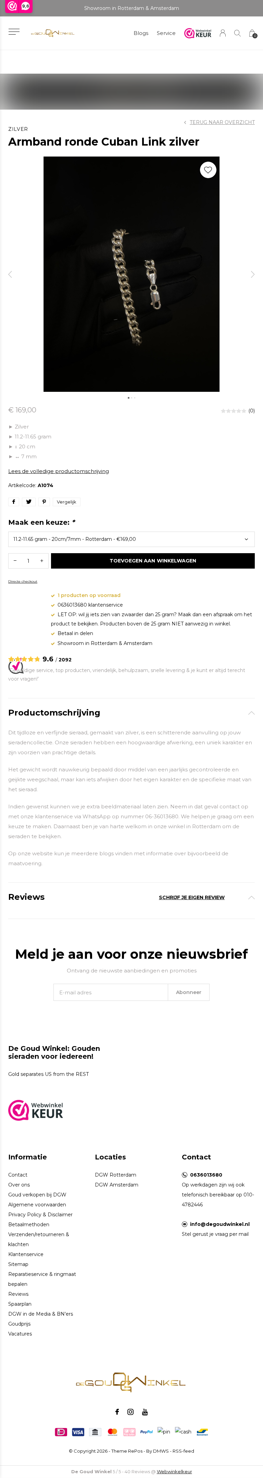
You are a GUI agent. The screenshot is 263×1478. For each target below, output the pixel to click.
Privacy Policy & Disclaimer (40, 1215)
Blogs (141, 33)
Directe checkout (22, 581)
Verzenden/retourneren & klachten (38, 1239)
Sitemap (18, 1264)
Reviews (18, 1294)
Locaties (110, 1157)
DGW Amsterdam (116, 1185)
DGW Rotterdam (115, 1175)
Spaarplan (20, 1304)
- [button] (15, 561)
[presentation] (10, 274)
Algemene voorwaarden (37, 1205)
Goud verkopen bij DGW (37, 1195)
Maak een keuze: (41, 522)
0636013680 (206, 1175)
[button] (13, 31)
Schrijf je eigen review (192, 897)
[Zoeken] (237, 33)
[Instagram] (130, 1412)
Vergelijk (66, 502)
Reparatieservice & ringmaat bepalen (42, 1279)
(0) (251, 411)
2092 (65, 660)
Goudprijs (19, 1324)
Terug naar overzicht (222, 122)
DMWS (161, 1451)
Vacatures (20, 1334)
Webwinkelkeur (174, 1471)
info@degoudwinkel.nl (220, 1224)
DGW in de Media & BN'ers (40, 1314)
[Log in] (223, 33)
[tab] (131, 713)
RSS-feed (183, 1451)
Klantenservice (25, 1254)
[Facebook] (117, 1412)
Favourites (208, 170)
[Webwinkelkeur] (35, 1109)
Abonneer (188, 992)
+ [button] (42, 561)
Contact (17, 1175)
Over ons (19, 1185)
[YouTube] (145, 1412)
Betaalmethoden (28, 1224)
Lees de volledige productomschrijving (58, 471)
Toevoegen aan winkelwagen (153, 561)
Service (166, 33)
